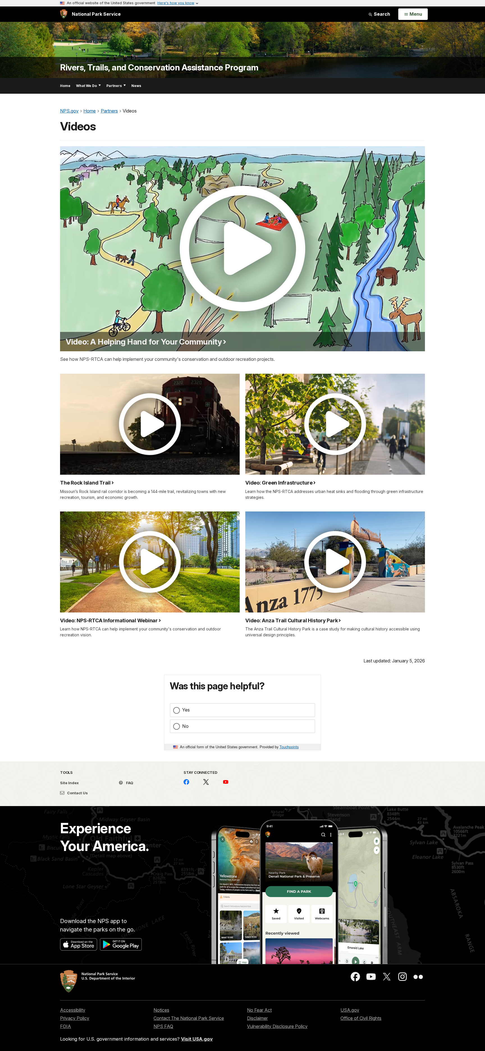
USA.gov (349, 1010)
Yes (186, 710)
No (185, 726)
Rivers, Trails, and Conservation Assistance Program (159, 67)
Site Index (69, 783)
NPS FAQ (163, 1026)
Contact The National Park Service (189, 1018)
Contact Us (77, 793)
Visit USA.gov (197, 1039)
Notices (161, 1010)
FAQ (129, 783)
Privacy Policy (74, 1018)
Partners (114, 86)
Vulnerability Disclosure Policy (277, 1026)
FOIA (65, 1026)
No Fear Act (259, 1010)
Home (65, 86)
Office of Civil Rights (360, 1018)
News (136, 86)
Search (381, 14)
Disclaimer (257, 1018)
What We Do (86, 86)
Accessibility (72, 1010)
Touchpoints (289, 746)
